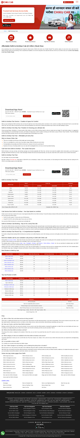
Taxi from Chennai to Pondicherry (64, 410)
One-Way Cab (13, 159)
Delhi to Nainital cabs (9, 270)
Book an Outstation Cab (27, 383)
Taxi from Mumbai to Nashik (46, 415)
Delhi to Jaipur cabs (9, 256)
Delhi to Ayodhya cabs (46, 355)
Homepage (5, 383)
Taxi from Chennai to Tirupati (64, 412)
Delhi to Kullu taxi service (66, 362)
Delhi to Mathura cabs (9, 268)
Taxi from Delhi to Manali (14, 417)
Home (5, 31)
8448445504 (31, 422)
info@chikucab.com (47, 422)
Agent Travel (54, 432)
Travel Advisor (31, 432)
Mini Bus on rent (66, 400)
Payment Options (60, 431)
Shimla (45, 243)
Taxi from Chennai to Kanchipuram (64, 417)
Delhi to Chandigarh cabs (9, 260)
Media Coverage (61, 432)
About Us (28, 431)
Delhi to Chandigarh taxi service (9, 357)
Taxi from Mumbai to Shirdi (47, 408)
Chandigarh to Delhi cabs (9, 284)
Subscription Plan (66, 398)
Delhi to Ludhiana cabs (27, 364)
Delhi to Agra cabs (9, 258)
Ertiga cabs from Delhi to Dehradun (49, 374)
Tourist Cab (50, 398)
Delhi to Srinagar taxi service (67, 372)
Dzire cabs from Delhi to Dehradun (10, 374)
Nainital (52, 243)
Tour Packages (57, 398)
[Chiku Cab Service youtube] (40, 424)
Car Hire (28, 398)
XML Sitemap (18, 432)
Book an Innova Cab (7, 387)
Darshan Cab (40, 400)
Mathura (48, 243)
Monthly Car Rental (25, 400)
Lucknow (39, 392)
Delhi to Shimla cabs (9, 266)
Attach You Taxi (25, 387)
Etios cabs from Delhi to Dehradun (68, 374)
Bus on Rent (35, 398)
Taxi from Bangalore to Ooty (29, 412)
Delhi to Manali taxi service (66, 364)
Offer (26, 432)
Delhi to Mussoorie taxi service (48, 366)
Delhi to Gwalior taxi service (66, 357)
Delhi (34, 392)
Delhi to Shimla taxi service (47, 372)
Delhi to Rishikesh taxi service (9, 372)
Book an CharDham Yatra (27, 385)
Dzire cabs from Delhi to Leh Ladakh (29, 374)
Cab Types (47, 400)
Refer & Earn (67, 431)
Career (49, 432)
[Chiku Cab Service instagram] (39, 424)
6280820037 (38, 422)
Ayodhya (65, 392)
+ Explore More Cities (40, 395)
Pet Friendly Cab (43, 403)
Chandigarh (28, 243)
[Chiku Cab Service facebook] (38, 424)
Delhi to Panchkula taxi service (9, 368)
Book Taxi (24, 401)
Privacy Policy (16, 431)
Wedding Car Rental (42, 401)
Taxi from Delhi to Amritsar (13, 415)
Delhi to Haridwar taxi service (28, 360)
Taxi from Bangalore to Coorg (29, 410)
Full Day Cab (35, 403)
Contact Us (22, 431)
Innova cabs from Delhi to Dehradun (10, 377)
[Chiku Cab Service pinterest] (41, 424)
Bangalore (17, 392)
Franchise (37, 432)
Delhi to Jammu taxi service (9, 362)
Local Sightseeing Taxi (19, 398)
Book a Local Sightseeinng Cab (48, 383)
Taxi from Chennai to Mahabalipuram (64, 415)
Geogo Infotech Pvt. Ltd (56, 435)
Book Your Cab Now (9, 20)
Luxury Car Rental (14, 400)
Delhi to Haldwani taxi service (9, 360)
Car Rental (10, 398)
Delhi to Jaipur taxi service (47, 360)
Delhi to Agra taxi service (8, 355)
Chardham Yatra (32, 401)
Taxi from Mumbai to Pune (47, 417)
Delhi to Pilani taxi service (47, 370)
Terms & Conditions (9, 431)
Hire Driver (44, 387)
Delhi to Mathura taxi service (9, 366)
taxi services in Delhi (11, 239)
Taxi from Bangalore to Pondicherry (29, 415)
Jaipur (21, 243)
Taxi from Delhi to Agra (13, 408)
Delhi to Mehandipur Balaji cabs (28, 366)
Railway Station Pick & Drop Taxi (13, 401)
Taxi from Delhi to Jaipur (13, 410)
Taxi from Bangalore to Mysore (29, 408)
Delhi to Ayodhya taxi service (67, 355)
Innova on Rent (42, 398)
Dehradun (34, 243)
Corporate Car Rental (53, 401)
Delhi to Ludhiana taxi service (48, 364)
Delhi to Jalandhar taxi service (67, 360)
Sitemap (72, 431)
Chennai (23, 392)
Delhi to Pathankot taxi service (28, 368)
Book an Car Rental (7, 385)
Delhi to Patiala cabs (46, 368)
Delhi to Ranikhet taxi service (67, 370)
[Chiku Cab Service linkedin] (42, 424)
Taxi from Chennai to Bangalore (64, 408)
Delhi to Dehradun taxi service (48, 357)
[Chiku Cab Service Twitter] (36, 424)
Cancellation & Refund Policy (40, 431)
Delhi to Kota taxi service (27, 355)
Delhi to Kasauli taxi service (66, 368)
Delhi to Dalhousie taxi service (28, 357)
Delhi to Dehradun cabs (9, 262)
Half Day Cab (71, 401)
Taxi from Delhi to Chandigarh (14, 412)
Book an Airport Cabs (46, 385)
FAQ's (23, 432)
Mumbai (44, 392)
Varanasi (53, 392)
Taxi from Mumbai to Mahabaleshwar (47, 412)
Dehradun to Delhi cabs (9, 286)
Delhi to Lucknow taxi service (9, 364)
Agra (24, 243)
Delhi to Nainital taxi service (66, 366)
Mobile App (42, 432)
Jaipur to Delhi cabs (9, 280)
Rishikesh (40, 243)
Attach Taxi (33, 400)
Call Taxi (53, 400)
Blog (46, 432)
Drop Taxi (58, 400)
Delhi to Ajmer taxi (7, 370)
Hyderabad (59, 392)
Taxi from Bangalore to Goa (29, 417)
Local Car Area (63, 401)
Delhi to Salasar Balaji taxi (27, 372)
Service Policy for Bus (51, 431)
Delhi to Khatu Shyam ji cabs (48, 362)
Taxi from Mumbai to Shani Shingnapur (46, 410)
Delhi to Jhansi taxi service (27, 362)
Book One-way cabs (65, 383)
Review (62, 385)
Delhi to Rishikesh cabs (9, 264)
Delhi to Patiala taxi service (28, 370)
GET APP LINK (27, 116)
